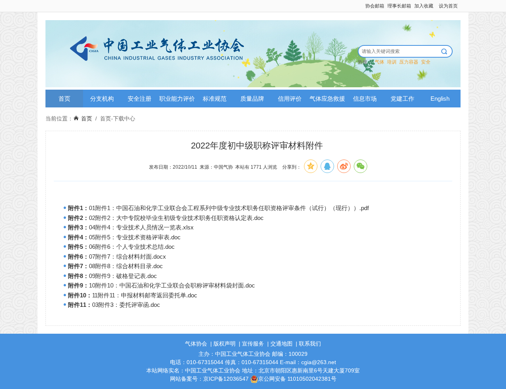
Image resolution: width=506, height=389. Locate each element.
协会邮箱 (374, 6)
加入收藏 (423, 6)
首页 (64, 98)
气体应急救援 (327, 98)
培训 (391, 62)
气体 (379, 62)
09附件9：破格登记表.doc (123, 275)
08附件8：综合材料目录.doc (126, 266)
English (439, 98)
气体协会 (196, 343)
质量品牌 (252, 98)
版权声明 (224, 343)
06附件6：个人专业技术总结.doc (132, 246)
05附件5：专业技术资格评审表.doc (135, 237)
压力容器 (408, 62)
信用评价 (290, 98)
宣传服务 (253, 343)
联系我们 (310, 343)
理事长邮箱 (399, 6)
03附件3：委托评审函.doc (126, 304)
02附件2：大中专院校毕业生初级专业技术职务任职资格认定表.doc (176, 217)
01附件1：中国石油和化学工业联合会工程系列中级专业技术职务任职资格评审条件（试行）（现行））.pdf (229, 208)
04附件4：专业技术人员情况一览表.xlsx (141, 227)
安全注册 (139, 98)
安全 (425, 62)
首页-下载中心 (117, 118)
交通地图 (281, 343)
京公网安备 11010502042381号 (297, 379)
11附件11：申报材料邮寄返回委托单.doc (144, 295)
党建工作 (402, 98)
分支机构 (102, 98)
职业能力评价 (177, 98)
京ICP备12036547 (226, 379)
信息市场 (365, 98)
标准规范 (215, 98)
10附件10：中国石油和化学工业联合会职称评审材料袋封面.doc (172, 285)
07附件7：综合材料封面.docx (127, 256)
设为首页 (448, 6)
